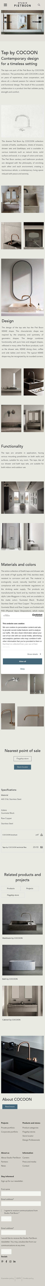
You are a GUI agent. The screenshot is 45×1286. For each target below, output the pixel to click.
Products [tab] (11, 888)
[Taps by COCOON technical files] (41, 847)
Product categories (30, 1128)
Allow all (22, 661)
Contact (25, 1166)
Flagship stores (28, 1132)
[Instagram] (10, 1261)
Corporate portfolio (9, 1132)
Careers (25, 1158)
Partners (4, 1162)
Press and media (29, 1162)
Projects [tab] (29, 888)
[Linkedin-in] (14, 1261)
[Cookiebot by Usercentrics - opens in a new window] (32, 615)
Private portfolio (8, 1128)
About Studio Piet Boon (11, 1158)
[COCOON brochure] (41, 835)
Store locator (27, 1136)
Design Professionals (31, 1140)
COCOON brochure (9, 835)
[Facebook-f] (6, 1261)
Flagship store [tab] (13, 895)
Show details (32, 654)
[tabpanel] (22, 963)
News (3, 1166)
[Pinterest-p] (2, 1261)
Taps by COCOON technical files (14, 847)
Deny (22, 669)
